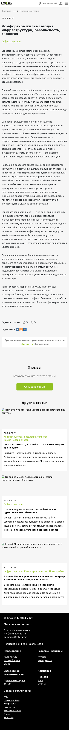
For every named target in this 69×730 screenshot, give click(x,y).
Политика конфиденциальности (23, 644)
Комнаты (9, 707)
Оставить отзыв (34, 386)
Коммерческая (12, 710)
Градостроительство (35, 437)
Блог (40, 680)
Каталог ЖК (11, 657)
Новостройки (56, 571)
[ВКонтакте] (17, 329)
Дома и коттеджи (14, 680)
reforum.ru (26, 344)
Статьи (42, 683)
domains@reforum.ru (16, 637)
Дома (7, 714)
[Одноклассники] (21, 329)
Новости (43, 677)
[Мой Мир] (25, 329)
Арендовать (45, 660)
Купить (42, 657)
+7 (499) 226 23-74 (15, 633)
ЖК (6, 696)
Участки (8, 717)
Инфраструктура (11, 41)
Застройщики (12, 660)
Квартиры (10, 703)
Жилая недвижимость (16, 440)
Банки (7, 663)
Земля (7, 683)
